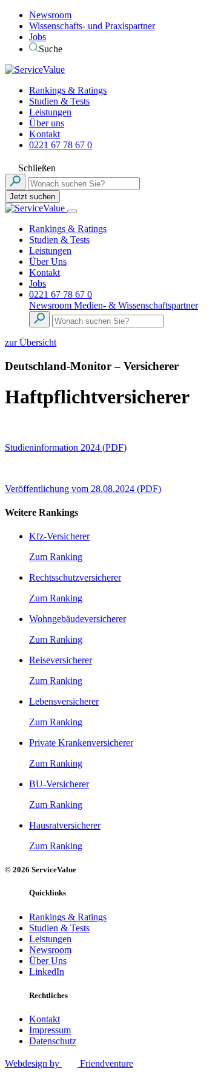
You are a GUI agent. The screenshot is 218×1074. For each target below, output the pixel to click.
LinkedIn (46, 971)
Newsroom (50, 15)
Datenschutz (52, 1041)
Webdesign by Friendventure (69, 1063)
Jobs (37, 37)
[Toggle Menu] (72, 211)
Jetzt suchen (32, 196)
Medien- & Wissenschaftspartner (136, 305)
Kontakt (44, 134)
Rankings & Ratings (68, 90)
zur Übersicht (30, 342)
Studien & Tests (59, 101)
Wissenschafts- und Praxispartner (92, 26)
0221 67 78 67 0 (60, 145)
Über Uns (48, 261)
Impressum (50, 1030)
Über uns (46, 123)
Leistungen (50, 112)
